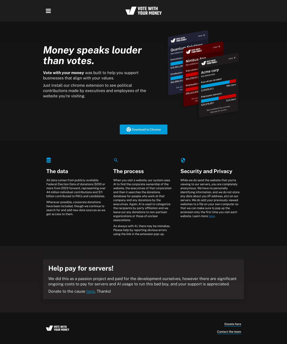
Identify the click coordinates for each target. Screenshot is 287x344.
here (212, 216)
